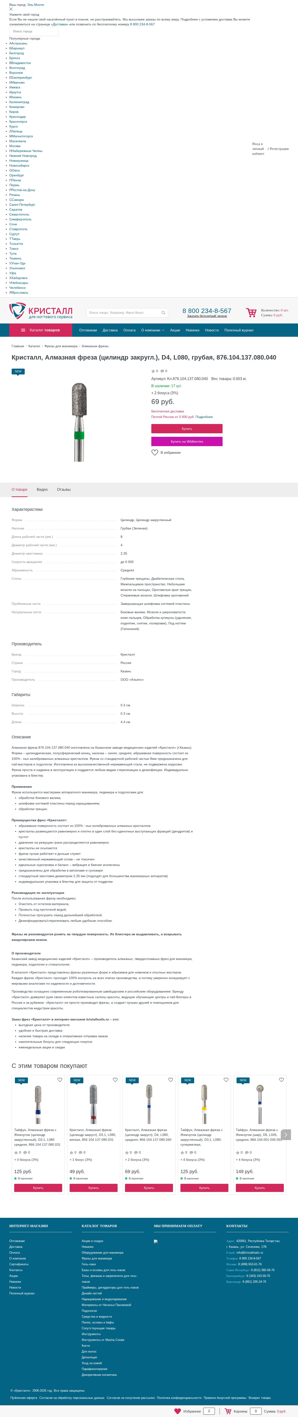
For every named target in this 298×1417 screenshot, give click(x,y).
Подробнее (204, 417)
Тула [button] (13, 253)
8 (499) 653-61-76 (250, 1264)
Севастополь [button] (19, 214)
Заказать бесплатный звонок (207, 316)
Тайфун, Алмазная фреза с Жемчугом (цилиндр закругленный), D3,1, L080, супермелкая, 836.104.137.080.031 (201, 1138)
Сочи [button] (13, 224)
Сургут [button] (14, 234)
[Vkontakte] (231, 1297)
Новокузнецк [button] (18, 160)
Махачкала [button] (17, 141)
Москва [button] (14, 146)
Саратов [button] (15, 209)
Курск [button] (13, 126)
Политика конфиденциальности (179, 1398)
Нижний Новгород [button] (23, 156)
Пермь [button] (14, 185)
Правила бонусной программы (225, 1398)
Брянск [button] (14, 58)
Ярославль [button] (20, 292)
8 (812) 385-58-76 (262, 1270)
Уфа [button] (12, 273)
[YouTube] (242, 1297)
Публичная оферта (23, 1398)
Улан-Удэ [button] (18, 263)
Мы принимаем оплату (178, 1226)
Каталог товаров (99, 1226)
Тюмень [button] (15, 258)
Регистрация (279, 149)
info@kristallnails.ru (249, 1252)
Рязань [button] (14, 195)
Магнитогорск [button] (22, 136)
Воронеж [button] (16, 72)
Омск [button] (16, 170)
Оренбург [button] (16, 175)
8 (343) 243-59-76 (258, 1276)
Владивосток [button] (21, 63)
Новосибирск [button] (19, 165)
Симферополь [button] (20, 219)
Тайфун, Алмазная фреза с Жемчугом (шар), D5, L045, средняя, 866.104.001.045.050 (259, 1134)
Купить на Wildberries (187, 441)
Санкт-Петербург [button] (22, 204)
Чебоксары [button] (19, 283)
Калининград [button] (19, 102)
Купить (187, 429)
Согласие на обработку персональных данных (72, 1398)
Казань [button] (16, 97)
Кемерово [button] (16, 107)
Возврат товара (260, 1398)
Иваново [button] (18, 82)
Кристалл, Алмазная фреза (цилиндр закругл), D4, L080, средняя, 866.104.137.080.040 (148, 1134)
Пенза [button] (16, 180)
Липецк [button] (16, 131)
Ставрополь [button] (18, 229)
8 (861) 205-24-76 (254, 1281)
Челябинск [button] (17, 287)
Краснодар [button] (17, 116)
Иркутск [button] (15, 92)
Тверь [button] (15, 239)
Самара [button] (18, 200)
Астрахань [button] (19, 43)
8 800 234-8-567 (142, 24)
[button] (35, 5)
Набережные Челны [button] (27, 151)
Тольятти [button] (16, 244)
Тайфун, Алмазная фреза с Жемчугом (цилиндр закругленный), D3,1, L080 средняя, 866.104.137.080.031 (37, 1137)
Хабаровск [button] (19, 278)
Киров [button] (13, 112)
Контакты (236, 1226)
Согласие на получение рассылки (131, 1398)
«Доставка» (59, 24)
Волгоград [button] (17, 68)
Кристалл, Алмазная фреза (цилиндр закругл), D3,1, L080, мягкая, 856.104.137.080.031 (93, 1134)
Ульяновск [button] (17, 268)
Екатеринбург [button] (21, 77)
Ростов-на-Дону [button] (23, 190)
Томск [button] (13, 248)
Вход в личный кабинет (258, 148)
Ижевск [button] (14, 87)
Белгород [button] (16, 53)
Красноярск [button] (18, 121)
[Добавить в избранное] (60, 1079)
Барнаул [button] (17, 48)
